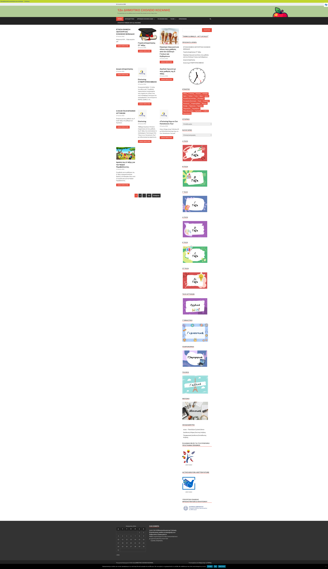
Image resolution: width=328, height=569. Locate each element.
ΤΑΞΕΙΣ (172, 19)
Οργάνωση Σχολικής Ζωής (145, 19)
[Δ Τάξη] (195, 237)
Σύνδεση (26, 1)
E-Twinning (191, 93)
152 (149, 195)
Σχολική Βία (198, 111)
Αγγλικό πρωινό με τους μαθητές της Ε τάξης (168, 71)
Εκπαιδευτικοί (129, 19)
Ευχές (199, 101)
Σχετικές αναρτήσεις (157, 540)
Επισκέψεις (201, 98)
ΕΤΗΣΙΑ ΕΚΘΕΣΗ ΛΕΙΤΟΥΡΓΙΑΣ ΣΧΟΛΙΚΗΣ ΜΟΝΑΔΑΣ (125, 31)
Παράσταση (192, 106)
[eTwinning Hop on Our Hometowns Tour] (169, 114)
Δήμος (201, 96)
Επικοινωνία (183, 19)
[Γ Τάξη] (194, 212)
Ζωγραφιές (206, 101)
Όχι (215, 566)
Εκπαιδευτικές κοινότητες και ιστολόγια (12, 1)
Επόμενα (156, 195)
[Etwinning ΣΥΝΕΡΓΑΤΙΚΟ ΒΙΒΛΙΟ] (147, 72)
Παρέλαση (200, 106)
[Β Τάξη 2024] (195, 186)
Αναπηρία (205, 93)
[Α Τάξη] (194, 161)
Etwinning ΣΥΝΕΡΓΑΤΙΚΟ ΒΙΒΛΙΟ (193, 63)
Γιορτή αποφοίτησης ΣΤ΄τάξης (192, 52)
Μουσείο (204, 103)
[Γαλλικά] (195, 393)
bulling (185, 93)
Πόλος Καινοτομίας (188, 111)
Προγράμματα (196, 108)
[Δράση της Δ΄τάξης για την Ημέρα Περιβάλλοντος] (125, 153)
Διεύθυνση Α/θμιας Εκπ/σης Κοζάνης (194, 432)
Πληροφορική (186, 108)
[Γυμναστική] (195, 341)
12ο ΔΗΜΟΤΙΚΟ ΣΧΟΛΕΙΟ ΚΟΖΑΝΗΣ (143, 10)
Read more (222, 566)
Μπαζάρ (185, 106)
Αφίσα (185, 96)
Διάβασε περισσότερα (122, 45)
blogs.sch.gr (202, 562)
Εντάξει (210, 566)
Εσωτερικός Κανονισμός (189, 101)
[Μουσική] (195, 419)
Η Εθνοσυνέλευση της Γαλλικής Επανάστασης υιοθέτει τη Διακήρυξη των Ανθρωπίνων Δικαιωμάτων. (162, 532)
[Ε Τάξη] (195, 263)
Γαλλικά (190, 96)
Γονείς (196, 96)
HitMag (209, 562)
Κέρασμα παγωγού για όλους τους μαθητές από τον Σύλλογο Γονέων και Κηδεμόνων (169, 51)
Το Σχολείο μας (163, 19)
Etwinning (142, 121)
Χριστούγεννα (187, 113)
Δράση (206, 96)
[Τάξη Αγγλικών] (195, 315)
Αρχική (120, 19)
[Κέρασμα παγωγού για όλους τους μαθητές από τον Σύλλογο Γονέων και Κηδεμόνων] (169, 36)
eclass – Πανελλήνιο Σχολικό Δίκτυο (193, 429)
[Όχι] (326, 566)
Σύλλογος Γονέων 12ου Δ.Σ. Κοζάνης (129, 22)
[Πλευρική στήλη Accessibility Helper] (326, 5)
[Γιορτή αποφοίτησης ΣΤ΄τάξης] (147, 34)
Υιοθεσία (205, 111)
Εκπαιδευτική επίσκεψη (189, 98)
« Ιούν (118, 555)
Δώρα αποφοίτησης (124, 69)
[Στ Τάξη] (195, 288)
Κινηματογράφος (195, 103)
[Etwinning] (147, 114)
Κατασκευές (186, 103)
